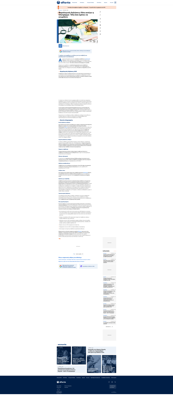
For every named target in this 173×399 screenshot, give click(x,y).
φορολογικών (87, 58)
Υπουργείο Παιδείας (90, 2)
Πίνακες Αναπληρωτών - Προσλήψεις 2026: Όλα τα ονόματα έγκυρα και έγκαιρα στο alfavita (74, 259)
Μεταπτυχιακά (113, 377)
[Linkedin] (100, 25)
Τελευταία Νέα (74, 2)
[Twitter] (100, 22)
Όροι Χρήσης (59, 385)
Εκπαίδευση (82, 2)
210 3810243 (112, 387)
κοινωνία (62, 344)
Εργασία (105, 2)
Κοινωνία (111, 2)
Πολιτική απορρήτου (67, 385)
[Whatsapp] (100, 31)
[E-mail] (100, 34)
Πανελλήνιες (99, 2)
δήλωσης (80, 231)
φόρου (66, 127)
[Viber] (100, 28)
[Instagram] (112, 382)
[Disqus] (79, 283)
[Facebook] (100, 19)
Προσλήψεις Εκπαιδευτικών (95, 377)
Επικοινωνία (59, 387)
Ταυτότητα (66, 387)
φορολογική (85, 172)
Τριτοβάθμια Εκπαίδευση (105, 377)
